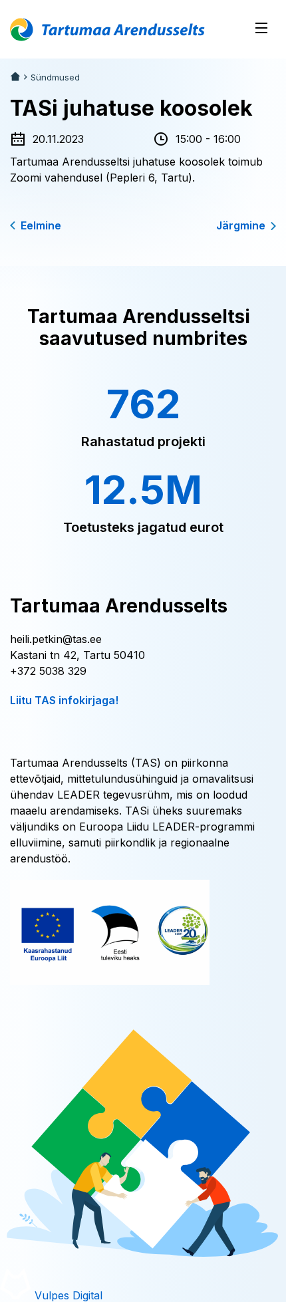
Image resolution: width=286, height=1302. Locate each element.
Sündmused (55, 77)
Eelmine (41, 225)
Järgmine (240, 225)
